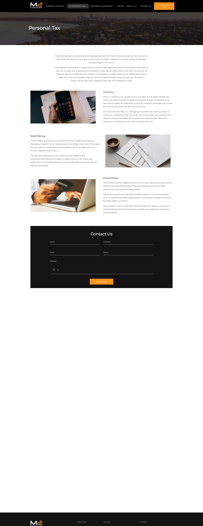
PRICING (120, 6)
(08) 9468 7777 (165, 6)
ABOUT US (131, 6)
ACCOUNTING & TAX (76, 6)
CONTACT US (145, 6)
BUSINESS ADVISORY (55, 6)
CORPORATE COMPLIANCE (101, 6)
